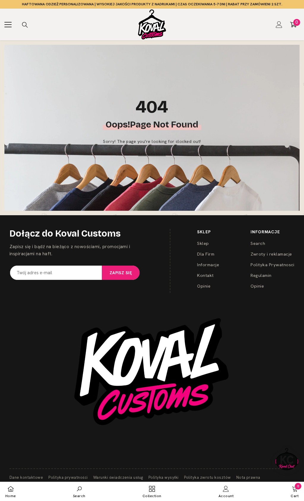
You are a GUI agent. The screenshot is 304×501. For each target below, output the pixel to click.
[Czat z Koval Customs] (287, 459)
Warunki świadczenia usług (118, 477)
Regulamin (261, 275)
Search (258, 243)
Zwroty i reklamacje (271, 254)
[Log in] (279, 24)
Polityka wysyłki (163, 477)
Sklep (203, 243)
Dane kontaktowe (26, 477)
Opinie (203, 286)
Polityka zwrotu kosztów (207, 477)
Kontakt (205, 275)
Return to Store (152, 153)
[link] (79, 491)
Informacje (208, 264)
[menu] (8, 24)
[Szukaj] (24, 24)
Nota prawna (248, 477)
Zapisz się (121, 272)
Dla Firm (205, 254)
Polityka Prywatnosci (272, 264)
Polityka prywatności (68, 477)
